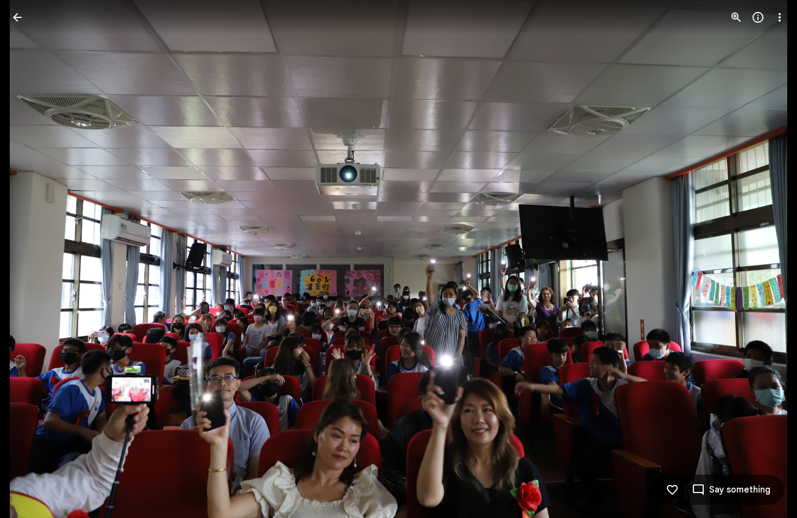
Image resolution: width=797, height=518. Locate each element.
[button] (30, 259)
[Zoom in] (736, 17)
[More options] (779, 17)
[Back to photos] (17, 17)
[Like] (672, 489)
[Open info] (758, 17)
